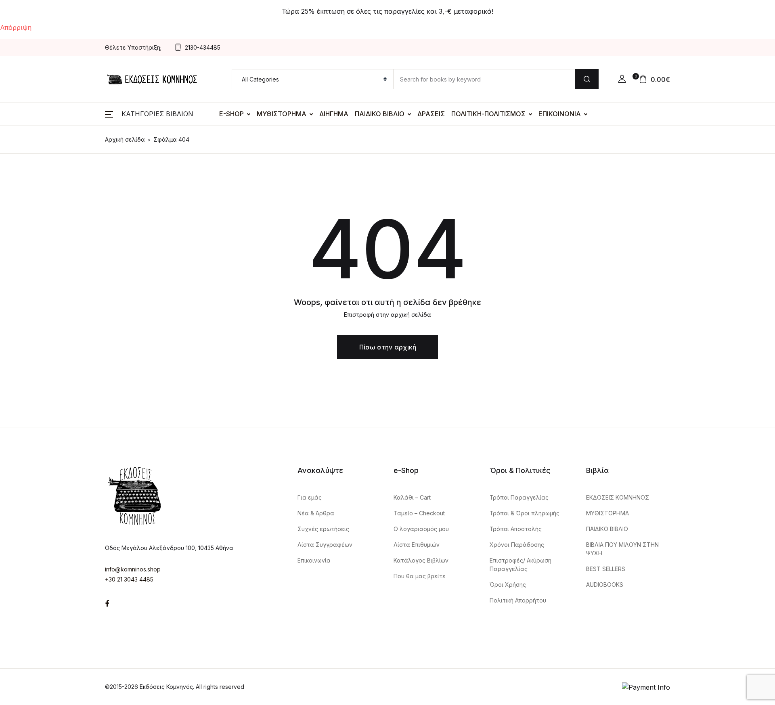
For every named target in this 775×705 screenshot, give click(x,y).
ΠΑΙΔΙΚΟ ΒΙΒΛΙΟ (379, 114)
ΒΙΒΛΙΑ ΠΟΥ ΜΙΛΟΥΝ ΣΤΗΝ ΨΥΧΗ (622, 548)
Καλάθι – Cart (412, 497)
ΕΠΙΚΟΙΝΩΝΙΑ (559, 114)
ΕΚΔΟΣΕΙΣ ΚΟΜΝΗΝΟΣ (617, 497)
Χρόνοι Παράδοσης (517, 544)
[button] (622, 79)
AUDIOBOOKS (604, 584)
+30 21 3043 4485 (129, 579)
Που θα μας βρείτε (420, 576)
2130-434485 (202, 47)
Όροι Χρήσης (508, 584)
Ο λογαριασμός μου (421, 528)
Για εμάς (309, 497)
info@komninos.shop (133, 569)
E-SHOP (231, 114)
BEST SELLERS (605, 568)
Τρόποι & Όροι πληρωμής (524, 513)
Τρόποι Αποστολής (516, 528)
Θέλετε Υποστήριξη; (133, 47)
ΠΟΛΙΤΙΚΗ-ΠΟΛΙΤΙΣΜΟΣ (488, 114)
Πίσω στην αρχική (387, 347)
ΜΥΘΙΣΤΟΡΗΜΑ (281, 114)
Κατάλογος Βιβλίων (421, 560)
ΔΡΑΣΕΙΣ (431, 114)
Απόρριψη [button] (15, 27)
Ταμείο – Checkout (419, 513)
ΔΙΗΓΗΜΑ (333, 114)
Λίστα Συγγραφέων (324, 544)
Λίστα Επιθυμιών (417, 544)
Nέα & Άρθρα (315, 513)
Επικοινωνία (314, 560)
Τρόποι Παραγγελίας (519, 497)
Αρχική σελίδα (125, 139)
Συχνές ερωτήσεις (323, 528)
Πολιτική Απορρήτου (518, 600)
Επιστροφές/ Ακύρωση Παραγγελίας (520, 564)
